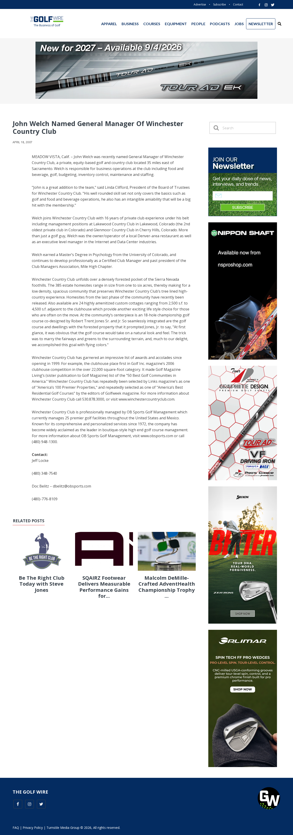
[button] (279, 24)
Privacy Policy (33, 827)
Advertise (200, 4)
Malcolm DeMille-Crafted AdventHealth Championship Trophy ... (166, 586)
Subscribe (219, 4)
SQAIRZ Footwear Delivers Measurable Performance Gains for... (104, 586)
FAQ (16, 827)
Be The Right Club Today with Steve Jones (41, 583)
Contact (238, 4)
